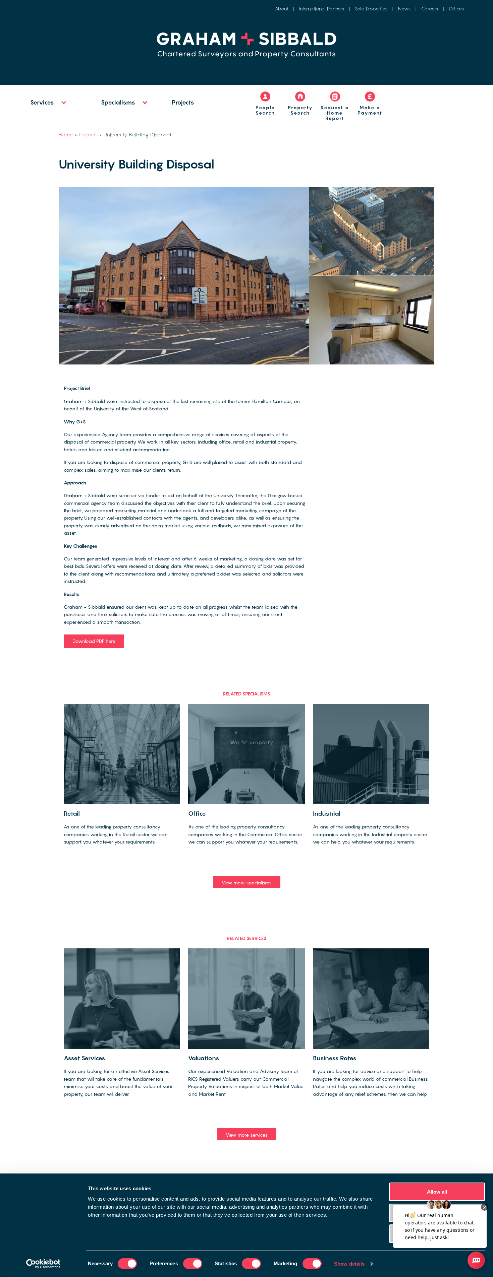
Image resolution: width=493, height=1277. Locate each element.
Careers (429, 8)
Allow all (437, 1192)
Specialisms (118, 102)
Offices (456, 8)
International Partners (321, 8)
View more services (247, 1135)
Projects (183, 102)
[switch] (192, 1263)
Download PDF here (93, 641)
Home (66, 134)
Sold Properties (371, 8)
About (281, 8)
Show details (349, 1264)
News (404, 8)
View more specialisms (247, 882)
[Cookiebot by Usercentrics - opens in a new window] (43, 1264)
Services (42, 102)
